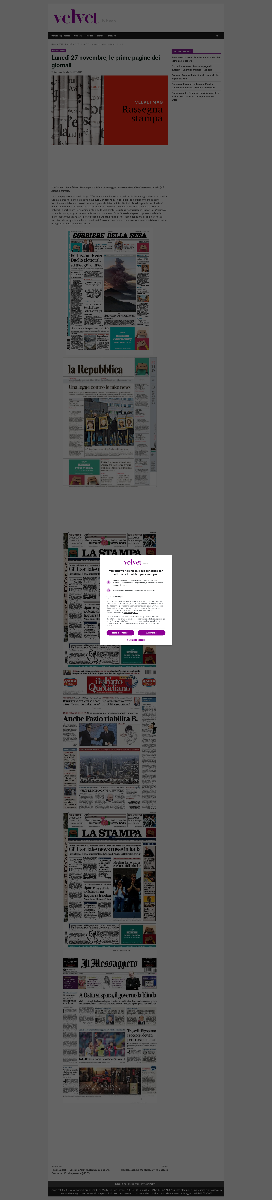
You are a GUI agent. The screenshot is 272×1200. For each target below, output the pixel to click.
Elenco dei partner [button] (131, 612)
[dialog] (136, 600)
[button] (136, 597)
